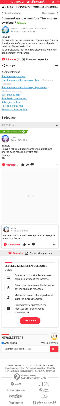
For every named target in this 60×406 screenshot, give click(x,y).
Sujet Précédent (12, 13)
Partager (10, 65)
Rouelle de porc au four (14, 98)
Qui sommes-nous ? (15, 365)
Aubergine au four (11, 102)
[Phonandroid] (44, 402)
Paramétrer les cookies (35, 368)
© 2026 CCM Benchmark (44, 371)
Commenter (12, 165)
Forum (10, 7)
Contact (29, 365)
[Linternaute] (16, 390)
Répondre (17, 253)
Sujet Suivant (49, 13)
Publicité (37, 365)
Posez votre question (37, 59)
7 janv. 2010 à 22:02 (19, 140)
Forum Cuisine (23, 7)
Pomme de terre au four (15, 109)
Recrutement (48, 365)
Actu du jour (10, 343)
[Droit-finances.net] (44, 390)
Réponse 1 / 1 (9, 125)
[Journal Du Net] (44, 384)
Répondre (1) (13, 59)
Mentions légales (12, 371)
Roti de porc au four (12, 105)
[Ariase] (16, 402)
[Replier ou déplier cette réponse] (56, 125)
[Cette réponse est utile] (22, 165)
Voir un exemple (49, 343)
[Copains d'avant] (16, 396)
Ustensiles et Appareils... (45, 7)
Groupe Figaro (27, 371)
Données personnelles (14, 368)
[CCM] (16, 384)
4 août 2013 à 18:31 (29, 31)
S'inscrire (30, 320)
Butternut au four (11, 94)
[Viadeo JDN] (44, 396)
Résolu (22, 23)
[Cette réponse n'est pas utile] (32, 165)
